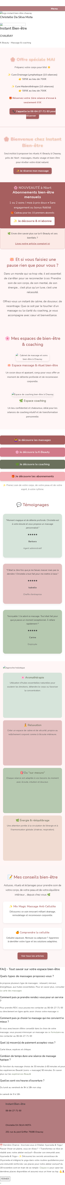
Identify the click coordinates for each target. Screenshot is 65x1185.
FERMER (5, 1178)
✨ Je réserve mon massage (32, 171)
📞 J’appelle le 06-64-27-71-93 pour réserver (34, 113)
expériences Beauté (21, 1074)
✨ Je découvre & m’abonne (32, 221)
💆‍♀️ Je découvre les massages (32, 440)
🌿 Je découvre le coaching (33, 464)
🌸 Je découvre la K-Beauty (32, 452)
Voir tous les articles (32, 956)
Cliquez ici (44, 1167)
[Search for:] (60, 9)
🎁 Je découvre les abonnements (32, 476)
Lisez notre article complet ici (32, 243)
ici (58, 1011)
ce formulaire (54, 1032)
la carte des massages (11, 990)
